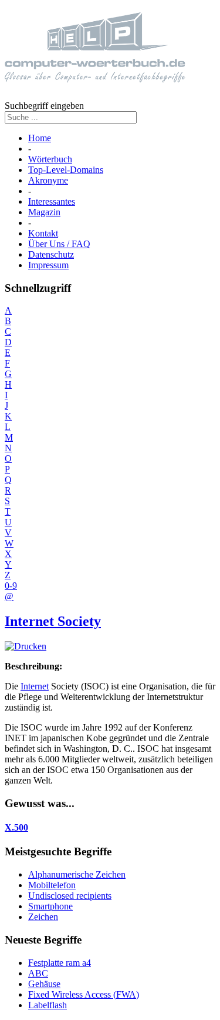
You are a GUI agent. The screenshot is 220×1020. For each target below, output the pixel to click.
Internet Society (53, 621)
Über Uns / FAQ (59, 244)
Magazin (44, 212)
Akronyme (48, 180)
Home (39, 138)
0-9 (11, 586)
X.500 (16, 827)
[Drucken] (25, 646)
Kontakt (43, 233)
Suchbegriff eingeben (44, 106)
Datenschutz (51, 254)
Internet (35, 686)
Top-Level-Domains (65, 170)
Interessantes (51, 201)
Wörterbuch (50, 159)
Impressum (48, 265)
